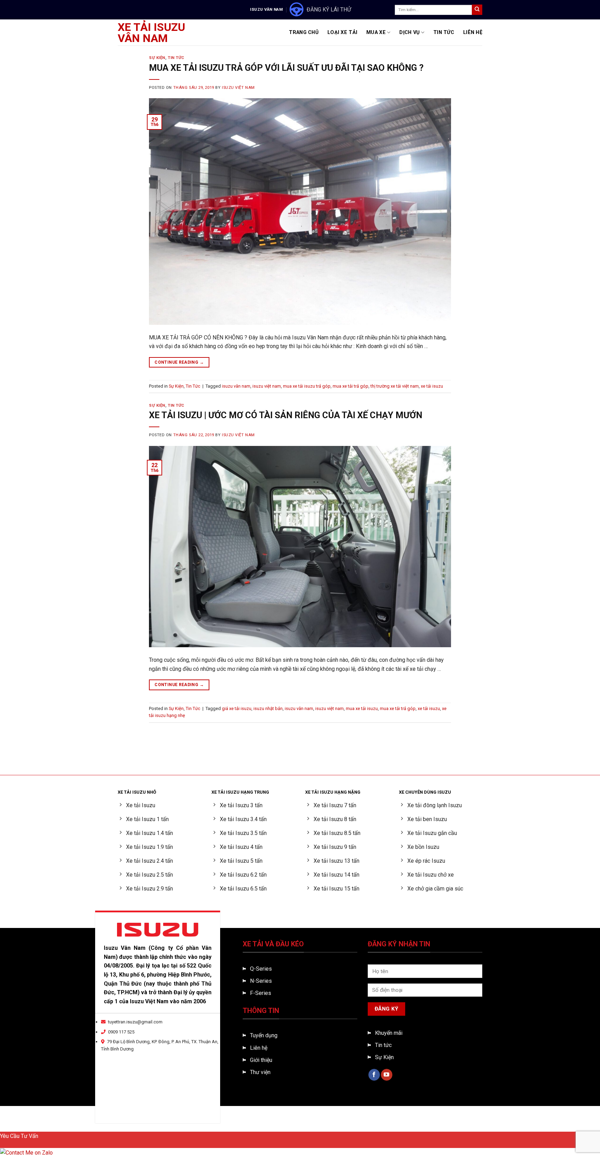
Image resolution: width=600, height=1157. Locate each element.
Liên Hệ (472, 32)
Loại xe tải (342, 32)
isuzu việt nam (266, 386)
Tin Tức (443, 32)
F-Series (260, 993)
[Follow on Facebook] (374, 1075)
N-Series (261, 981)
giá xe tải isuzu (236, 708)
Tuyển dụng (263, 1035)
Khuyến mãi (388, 1033)
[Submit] (477, 10)
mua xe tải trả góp (350, 386)
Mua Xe (376, 32)
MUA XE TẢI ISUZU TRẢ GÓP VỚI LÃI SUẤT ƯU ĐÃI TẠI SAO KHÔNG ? (286, 67)
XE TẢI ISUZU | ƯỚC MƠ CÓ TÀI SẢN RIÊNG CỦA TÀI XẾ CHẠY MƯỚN (285, 415)
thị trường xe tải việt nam (394, 386)
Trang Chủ (303, 32)
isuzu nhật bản (268, 708)
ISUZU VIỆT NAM (238, 87)
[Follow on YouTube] (386, 1075)
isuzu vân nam (236, 386)
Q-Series (261, 968)
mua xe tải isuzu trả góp (307, 386)
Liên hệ (258, 1048)
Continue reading (179, 362)
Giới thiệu (261, 1060)
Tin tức (383, 1045)
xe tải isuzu (432, 386)
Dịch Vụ (409, 32)
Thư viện (260, 1072)
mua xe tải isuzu (362, 708)
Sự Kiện (157, 58)
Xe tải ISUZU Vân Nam (151, 33)
